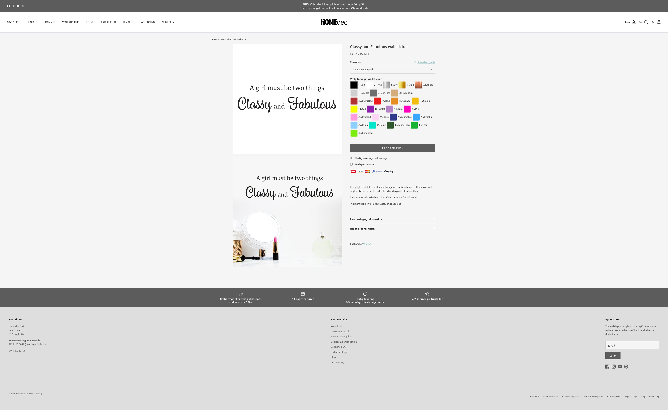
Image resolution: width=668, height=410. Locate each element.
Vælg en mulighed (363, 69)
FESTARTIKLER (108, 22)
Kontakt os (337, 326)
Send (613, 355)
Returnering (337, 361)
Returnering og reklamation (366, 219)
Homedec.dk (20, 393)
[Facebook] (8, 6)
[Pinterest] (23, 6)
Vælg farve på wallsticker (366, 79)
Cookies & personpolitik (344, 341)
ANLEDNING (148, 22)
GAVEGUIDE (13, 22)
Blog (333, 356)
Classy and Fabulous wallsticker (233, 39)
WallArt (367, 243)
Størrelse (355, 61)
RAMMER (50, 22)
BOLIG (89, 22)
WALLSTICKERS (70, 22)
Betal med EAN (339, 346)
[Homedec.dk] (334, 22)
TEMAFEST (128, 22)
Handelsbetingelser (341, 336)
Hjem (214, 39)
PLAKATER (32, 22)
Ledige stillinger (340, 351)
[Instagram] (13, 6)
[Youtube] (18, 6)
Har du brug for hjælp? (362, 228)
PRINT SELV (167, 22)
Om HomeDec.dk (340, 331)
